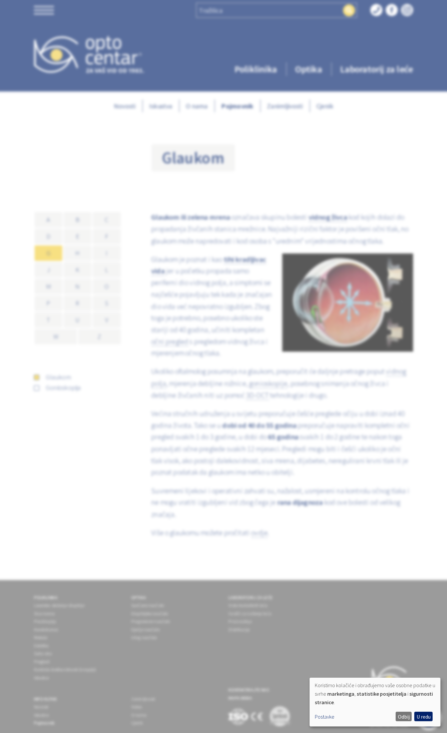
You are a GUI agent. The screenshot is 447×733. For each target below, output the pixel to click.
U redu (424, 716)
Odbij (404, 716)
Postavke (324, 716)
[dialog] (375, 702)
